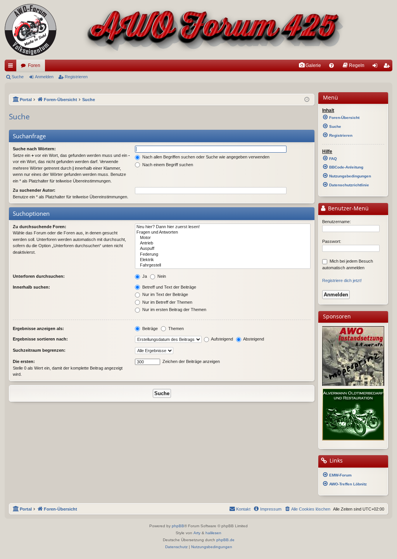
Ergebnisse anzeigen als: (38, 328)
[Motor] (223, 238)
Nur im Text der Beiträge (164, 294)
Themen (175, 328)
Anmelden (44, 76)
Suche (18, 76)
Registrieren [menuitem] (388, 67)
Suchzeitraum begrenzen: (39, 350)
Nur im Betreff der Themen (166, 302)
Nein (161, 276)
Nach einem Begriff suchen (167, 164)
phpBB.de (225, 540)
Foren (34, 65)
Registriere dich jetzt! (342, 280)
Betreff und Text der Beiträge (168, 287)
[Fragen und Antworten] (223, 232)
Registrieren (76, 76)
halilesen (213, 533)
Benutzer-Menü (347, 208)
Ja (144, 276)
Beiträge (149, 328)
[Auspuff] (223, 248)
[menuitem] (310, 65)
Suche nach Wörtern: (34, 148)
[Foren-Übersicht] (175, 30)
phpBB (178, 526)
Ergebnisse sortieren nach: (40, 339)
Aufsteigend (221, 339)
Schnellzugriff (12, 67)
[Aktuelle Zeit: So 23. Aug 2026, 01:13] (306, 99)
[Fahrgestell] (223, 265)
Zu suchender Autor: (34, 190)
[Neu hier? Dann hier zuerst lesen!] (223, 227)
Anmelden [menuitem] (376, 67)
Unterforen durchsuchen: (39, 276)
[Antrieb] (223, 243)
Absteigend (253, 339)
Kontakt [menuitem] (243, 509)
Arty (196, 533)
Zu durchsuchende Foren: (39, 226)
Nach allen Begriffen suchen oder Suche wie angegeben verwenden (205, 157)
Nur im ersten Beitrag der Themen (173, 309)
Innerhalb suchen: (31, 287)
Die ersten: (24, 361)
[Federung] (223, 254)
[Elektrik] (223, 260)
